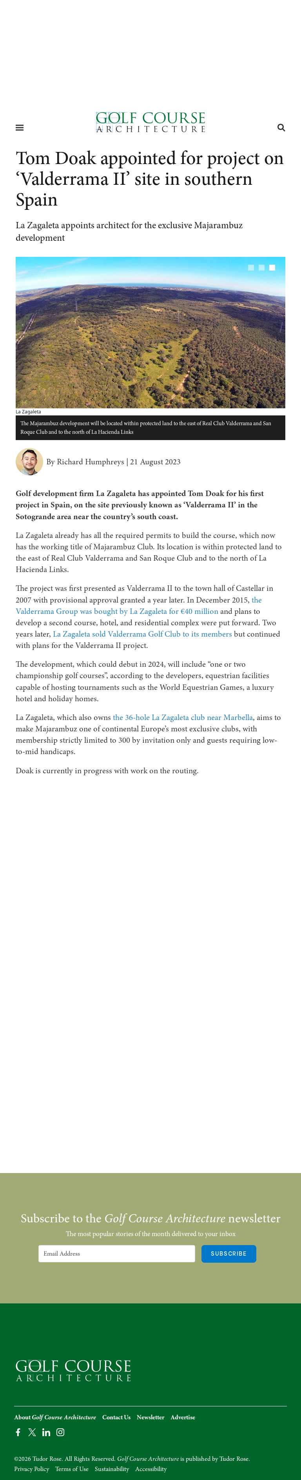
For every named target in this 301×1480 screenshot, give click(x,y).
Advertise (182, 1417)
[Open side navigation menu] (20, 128)
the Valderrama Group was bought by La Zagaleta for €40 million (139, 605)
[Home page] (150, 124)
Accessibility (151, 1469)
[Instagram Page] (60, 1431)
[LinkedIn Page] (46, 1431)
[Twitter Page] (32, 1431)
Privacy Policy (31, 1469)
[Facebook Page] (18, 1431)
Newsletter (150, 1417)
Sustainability (112, 1469)
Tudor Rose (233, 1459)
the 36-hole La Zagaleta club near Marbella (183, 717)
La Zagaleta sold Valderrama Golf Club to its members (142, 633)
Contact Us (116, 1417)
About (55, 1417)
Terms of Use (72, 1469)
